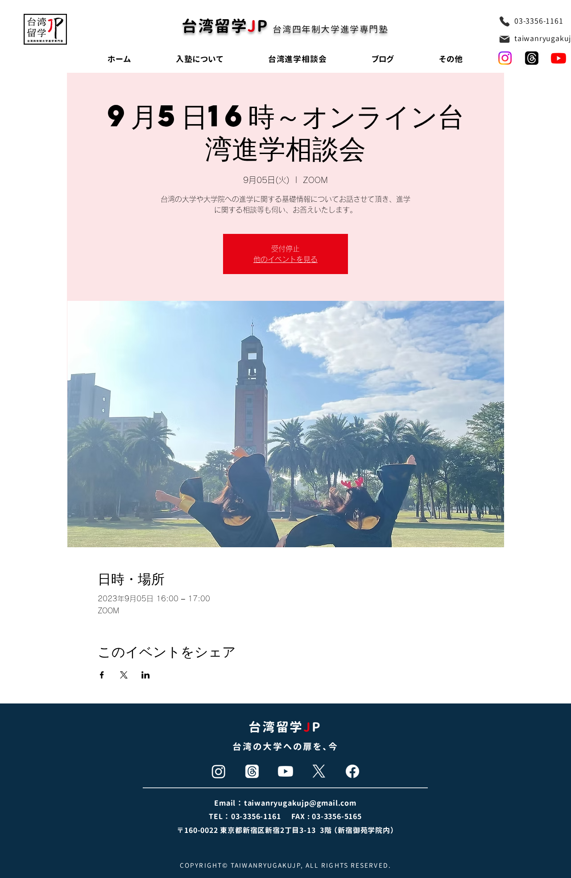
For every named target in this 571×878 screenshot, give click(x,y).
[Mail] (504, 39)
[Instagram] (505, 58)
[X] (319, 771)
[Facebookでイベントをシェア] (102, 674)
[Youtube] (558, 58)
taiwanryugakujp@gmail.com (300, 803)
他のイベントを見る (285, 259)
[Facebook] (352, 771)
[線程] (532, 58)
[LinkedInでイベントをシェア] (145, 674)
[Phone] (504, 21)
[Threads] (252, 771)
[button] (451, 59)
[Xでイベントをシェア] (124, 674)
